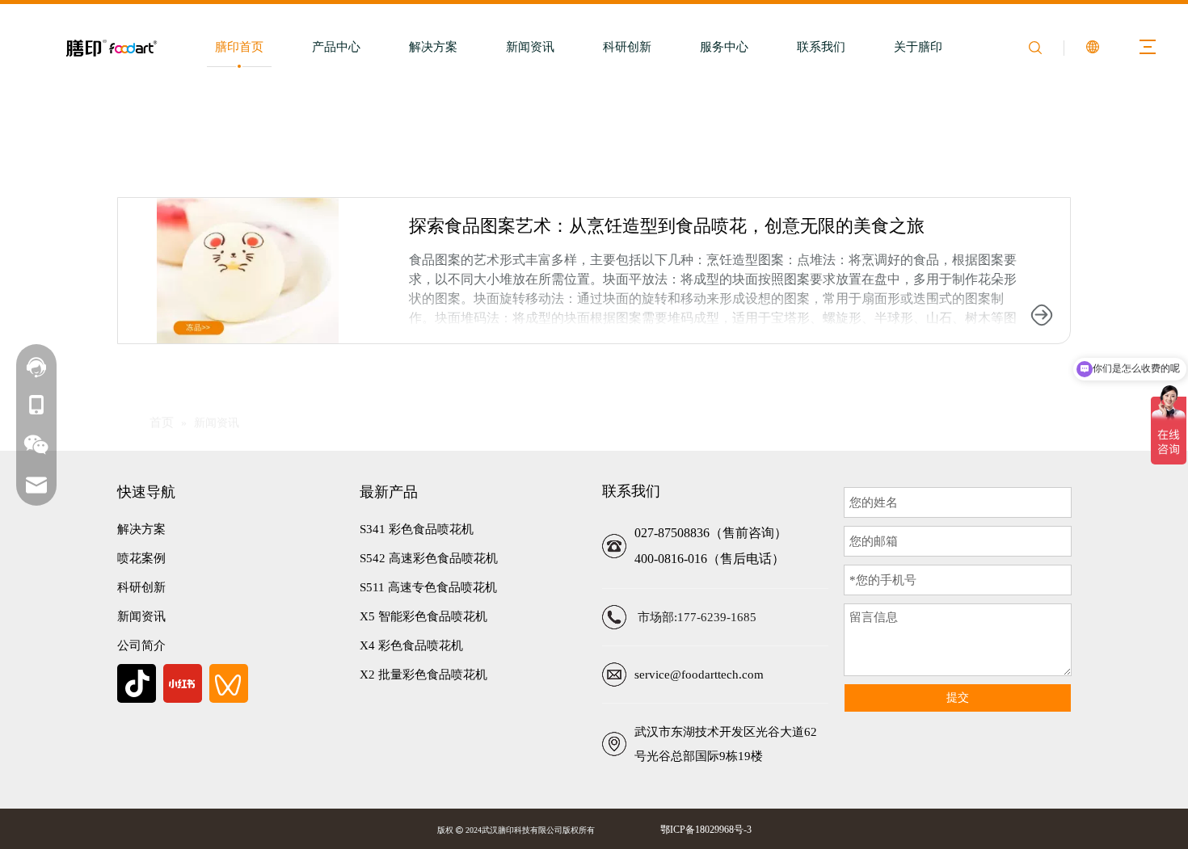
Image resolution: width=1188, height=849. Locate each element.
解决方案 (433, 46)
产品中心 (336, 46)
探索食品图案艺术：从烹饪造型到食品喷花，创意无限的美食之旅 (667, 226)
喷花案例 (141, 558)
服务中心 (724, 46)
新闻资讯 (530, 46)
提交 (957, 697)
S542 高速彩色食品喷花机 (429, 558)
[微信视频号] (228, 683)
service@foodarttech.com (699, 674)
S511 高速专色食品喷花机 (428, 587)
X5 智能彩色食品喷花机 (423, 616)
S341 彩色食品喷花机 (417, 529)
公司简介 (141, 645)
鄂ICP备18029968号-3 (703, 829)
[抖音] (136, 683)
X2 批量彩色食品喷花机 (423, 674)
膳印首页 (239, 46)
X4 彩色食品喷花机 (411, 645)
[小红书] (182, 683)
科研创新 (627, 46)
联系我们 (821, 46)
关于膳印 (918, 46)
